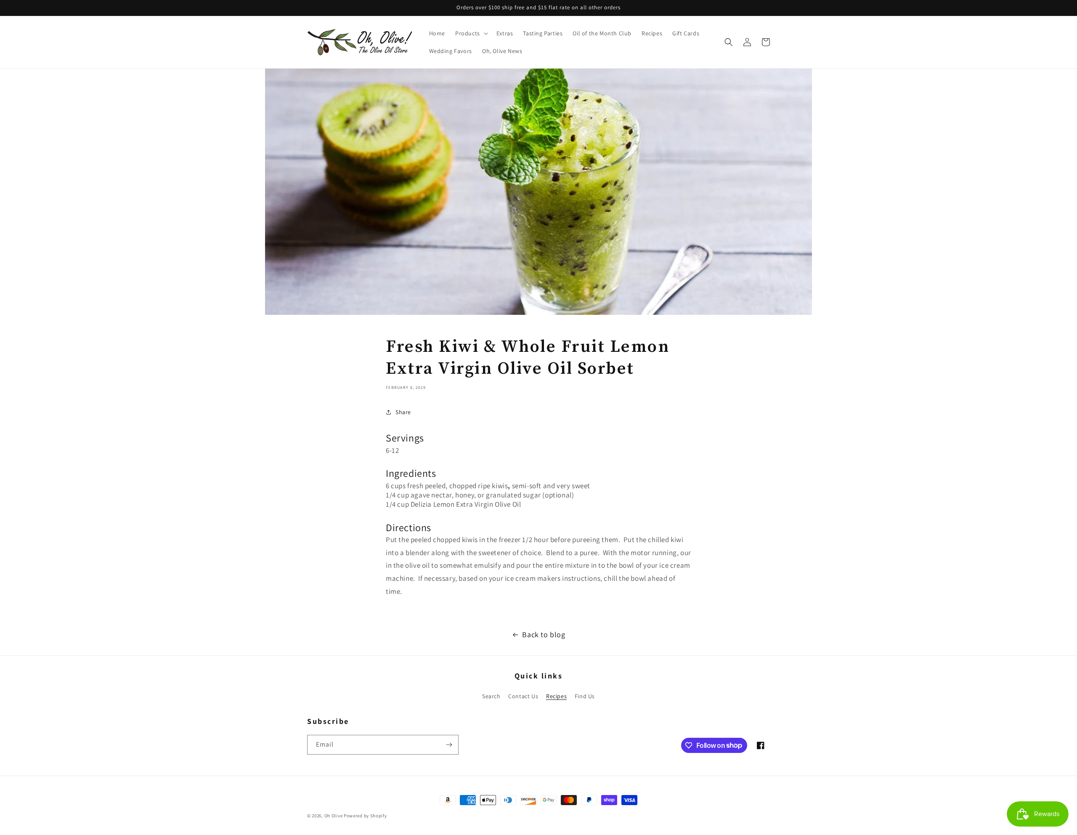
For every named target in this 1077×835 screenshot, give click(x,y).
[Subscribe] (449, 745)
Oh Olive (333, 816)
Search (491, 696)
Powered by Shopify (365, 816)
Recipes (556, 696)
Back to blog (543, 634)
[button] (470, 33)
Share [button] (403, 412)
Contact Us (523, 696)
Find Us (585, 696)
